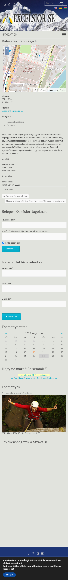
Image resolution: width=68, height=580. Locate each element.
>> (62, 333)
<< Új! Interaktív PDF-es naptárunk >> (34, 375)
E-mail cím (7, 299)
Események (11, 125)
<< (6, 333)
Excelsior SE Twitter (8, 3)
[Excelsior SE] (34, 20)
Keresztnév (7, 283)
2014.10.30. (8, 189)
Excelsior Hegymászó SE (12, 111)
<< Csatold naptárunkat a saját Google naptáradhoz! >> (34, 378)
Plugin (62, 90)
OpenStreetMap (43, 90)
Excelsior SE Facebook (3, 3)
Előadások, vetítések (15, 122)
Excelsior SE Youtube (12, 3)
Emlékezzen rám (12, 243)
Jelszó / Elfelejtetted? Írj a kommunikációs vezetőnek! (25, 231)
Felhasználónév (8, 220)
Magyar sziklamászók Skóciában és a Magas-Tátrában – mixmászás (35, 201)
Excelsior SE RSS (17, 3)
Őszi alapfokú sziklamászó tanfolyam (17, 393)
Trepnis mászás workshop (15, 196)
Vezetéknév (7, 268)
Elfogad (9, 575)
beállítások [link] (55, 566)
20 (34, 352)
